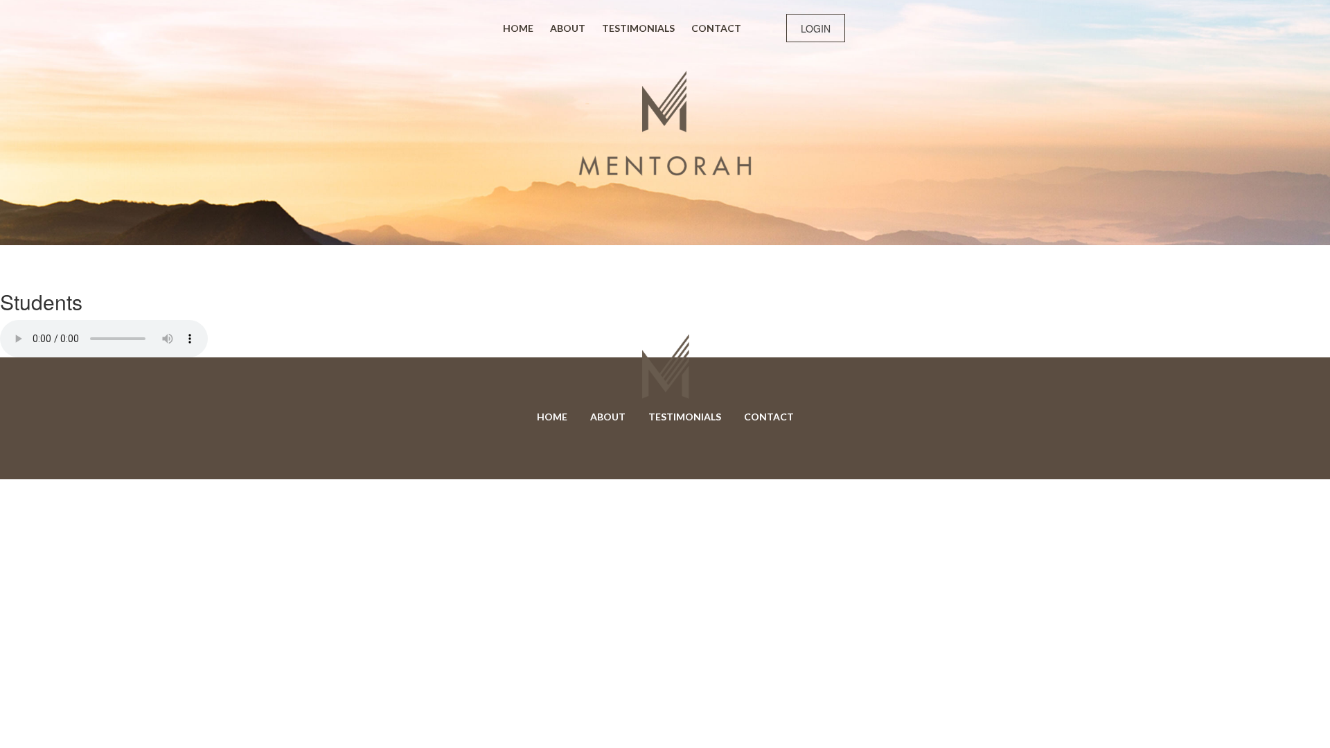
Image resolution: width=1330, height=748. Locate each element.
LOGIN (816, 28)
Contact (716, 28)
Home (518, 28)
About (567, 28)
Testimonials (638, 28)
